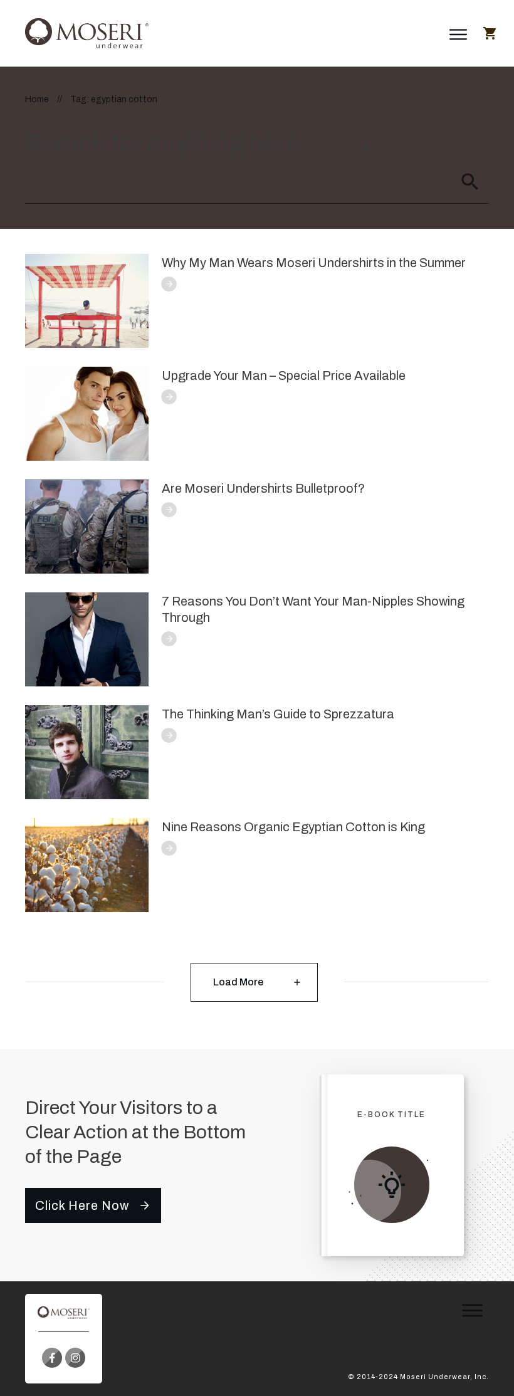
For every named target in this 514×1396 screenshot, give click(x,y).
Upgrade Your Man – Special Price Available (284, 375)
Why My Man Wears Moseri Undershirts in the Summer (314, 263)
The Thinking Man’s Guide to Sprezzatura (278, 714)
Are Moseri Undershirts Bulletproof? (263, 488)
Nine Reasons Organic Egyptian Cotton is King (293, 827)
